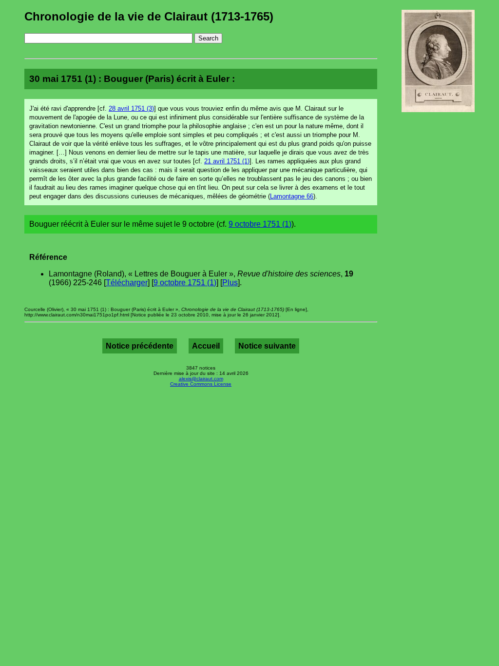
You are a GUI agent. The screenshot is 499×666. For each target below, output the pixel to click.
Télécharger (127, 282)
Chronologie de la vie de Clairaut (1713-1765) (148, 16)
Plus (230, 282)
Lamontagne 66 (291, 196)
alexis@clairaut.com (201, 378)
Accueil (206, 346)
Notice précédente (139, 346)
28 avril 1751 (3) (131, 108)
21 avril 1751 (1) (227, 161)
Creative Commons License (200, 384)
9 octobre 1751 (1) (260, 224)
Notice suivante (267, 346)
